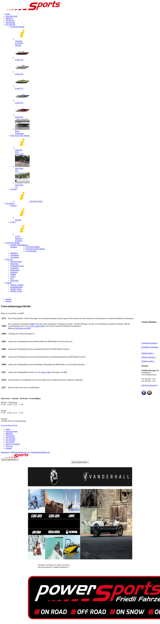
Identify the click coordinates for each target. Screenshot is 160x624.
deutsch (8, 299)
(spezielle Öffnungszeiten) (9, 425)
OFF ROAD (10, 438)
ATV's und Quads (37, 326)
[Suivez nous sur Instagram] (149, 394)
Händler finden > (147, 353)
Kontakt (9, 448)
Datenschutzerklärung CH (20, 452)
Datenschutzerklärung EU (40, 452)
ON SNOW (10, 442)
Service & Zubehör (13, 444)
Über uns (9, 446)
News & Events (11, 431)
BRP (32, 324)
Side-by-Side (46, 372)
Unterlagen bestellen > (149, 343)
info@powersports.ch (149, 385)
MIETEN (9, 433)
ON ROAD (10, 436)
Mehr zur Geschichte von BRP (19, 328)
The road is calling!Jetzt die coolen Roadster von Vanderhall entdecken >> (106, 566)
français (8, 301)
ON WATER (10, 440)
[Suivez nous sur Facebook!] (143, 394)
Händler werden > (148, 361)
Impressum (5, 452)
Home (8, 429)
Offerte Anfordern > (148, 357)
